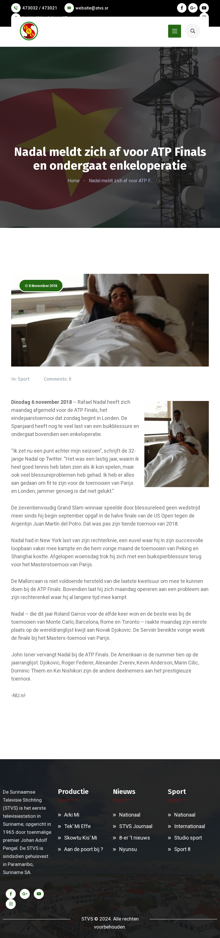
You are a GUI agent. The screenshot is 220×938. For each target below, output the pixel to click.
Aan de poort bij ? (83, 849)
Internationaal (189, 826)
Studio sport (188, 838)
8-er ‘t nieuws (134, 838)
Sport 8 (182, 849)
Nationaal (129, 815)
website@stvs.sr (92, 8)
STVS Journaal (135, 826)
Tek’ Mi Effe (77, 826)
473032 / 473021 (39, 8)
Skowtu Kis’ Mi (80, 838)
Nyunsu (128, 849)
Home (74, 180)
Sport (24, 379)
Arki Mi (71, 815)
